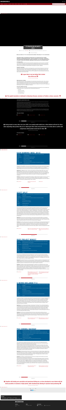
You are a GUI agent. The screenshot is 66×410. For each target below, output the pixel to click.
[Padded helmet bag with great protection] (33, 183)
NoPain (27, 50)
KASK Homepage (9, 397)
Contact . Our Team (17, 405)
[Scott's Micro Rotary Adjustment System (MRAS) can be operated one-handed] (33, 230)
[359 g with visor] (22, 274)
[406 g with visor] (22, 230)
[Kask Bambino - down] (44, 117)
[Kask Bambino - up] (22, 117)
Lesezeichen (33, 388)
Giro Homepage (4, 397)
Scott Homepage (11, 398)
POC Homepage (15, 397)
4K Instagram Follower (47, 405)
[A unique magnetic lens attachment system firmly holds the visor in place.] (44, 370)
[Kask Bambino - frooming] (33, 117)
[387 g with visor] (22, 183)
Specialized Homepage (17, 398)
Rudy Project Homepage (5, 398)
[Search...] (64, 4)
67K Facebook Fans (40, 405)
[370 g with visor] (22, 370)
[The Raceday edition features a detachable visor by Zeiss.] (33, 370)
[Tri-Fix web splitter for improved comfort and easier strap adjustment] (33, 320)
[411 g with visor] (22, 320)
